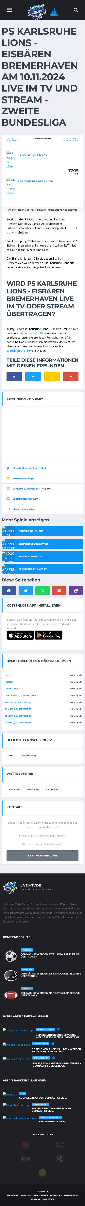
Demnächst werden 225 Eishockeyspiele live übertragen (51, 974)
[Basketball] (25, 1144)
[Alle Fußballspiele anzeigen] (11, 956)
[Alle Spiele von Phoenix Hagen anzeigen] (16, 1044)
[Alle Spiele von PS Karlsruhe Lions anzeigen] (11, 160)
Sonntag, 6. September (18, 716)
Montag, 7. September (18, 722)
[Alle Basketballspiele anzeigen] (58, 1029)
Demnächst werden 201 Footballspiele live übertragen (50, 994)
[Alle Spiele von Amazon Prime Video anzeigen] (20, 1118)
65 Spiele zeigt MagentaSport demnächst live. (51, 1109)
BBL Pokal (14, 789)
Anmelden (26, 1195)
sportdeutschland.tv (19, 351)
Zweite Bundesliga (12, 139)
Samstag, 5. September (18, 709)
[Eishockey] (60, 1144)
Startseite (12, 1195)
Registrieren (41, 1195)
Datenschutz (71, 1195)
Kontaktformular (42, 855)
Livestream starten (24, 509)
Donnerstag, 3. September (20, 695)
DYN (11, 756)
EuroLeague (52, 789)
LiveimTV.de (42, 1191)
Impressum (48, 1199)
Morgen (9, 682)
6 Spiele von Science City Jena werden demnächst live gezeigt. (58, 1036)
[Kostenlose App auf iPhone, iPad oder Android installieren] (54, 14)
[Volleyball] (42, 1172)
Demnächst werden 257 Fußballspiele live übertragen (50, 955)
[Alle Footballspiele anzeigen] (11, 995)
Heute (8, 675)
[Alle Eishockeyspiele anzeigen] (11, 976)
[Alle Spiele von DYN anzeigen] (10, 1094)
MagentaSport (28, 756)
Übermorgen (12, 688)
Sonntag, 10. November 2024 (70, 139)
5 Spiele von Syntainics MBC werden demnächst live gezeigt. (56, 1064)
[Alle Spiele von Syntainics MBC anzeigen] (16, 1058)
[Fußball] (60, 1158)
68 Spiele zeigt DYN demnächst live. (42, 1097)
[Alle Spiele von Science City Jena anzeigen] (18, 1030)
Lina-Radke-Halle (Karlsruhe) (29, 468)
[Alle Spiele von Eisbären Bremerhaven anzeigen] (11, 186)
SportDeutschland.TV (29, 333)
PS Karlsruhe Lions (32, 154)
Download (56, 1195)
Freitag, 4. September (17, 702)
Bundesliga (33, 789)
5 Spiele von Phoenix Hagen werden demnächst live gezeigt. (56, 1050)
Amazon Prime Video (52, 1121)
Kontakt (35, 1199)
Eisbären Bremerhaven (35, 181)
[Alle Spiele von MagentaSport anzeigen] (16, 1105)
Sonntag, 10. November (26, 488)
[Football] (25, 1158)
